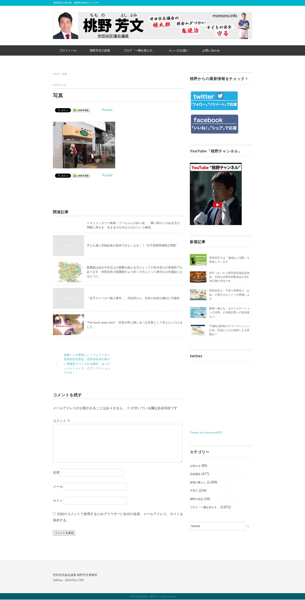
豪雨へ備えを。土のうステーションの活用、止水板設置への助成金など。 (229, 312)
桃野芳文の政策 (100, 50)
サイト (58, 500)
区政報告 (195, 474)
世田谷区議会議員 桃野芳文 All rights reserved (153, 596)
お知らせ (195, 465)
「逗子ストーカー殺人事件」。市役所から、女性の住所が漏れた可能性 (133, 298)
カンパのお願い (179, 50)
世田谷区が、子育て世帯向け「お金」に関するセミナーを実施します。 (229, 294)
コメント (61, 420)
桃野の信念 (196, 499)
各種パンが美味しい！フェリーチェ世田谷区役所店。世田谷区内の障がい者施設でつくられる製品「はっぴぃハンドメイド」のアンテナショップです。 (87, 363)
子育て (194, 490)
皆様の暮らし (198, 482)
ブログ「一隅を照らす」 (139, 50)
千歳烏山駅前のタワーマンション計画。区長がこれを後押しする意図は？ (229, 330)
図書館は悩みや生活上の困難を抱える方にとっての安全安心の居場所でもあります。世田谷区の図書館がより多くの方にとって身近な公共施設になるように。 (135, 272)
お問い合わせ (211, 50)
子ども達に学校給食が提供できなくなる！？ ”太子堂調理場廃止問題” (132, 245)
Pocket (107, 110)
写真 (64, 74)
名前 (56, 472)
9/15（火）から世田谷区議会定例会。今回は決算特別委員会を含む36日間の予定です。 (229, 277)
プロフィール (68, 50)
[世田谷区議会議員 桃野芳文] (152, 15)
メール (58, 486)
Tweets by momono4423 (206, 432)
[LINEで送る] (81, 110)
